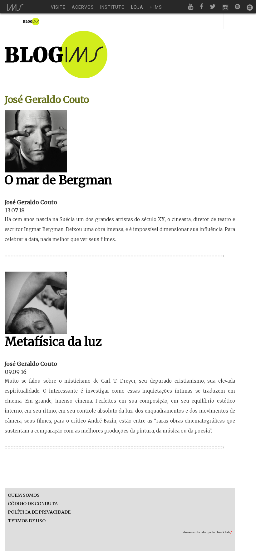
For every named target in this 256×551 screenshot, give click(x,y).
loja (137, 7)
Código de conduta (33, 503)
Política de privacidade (39, 512)
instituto (112, 7)
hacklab (224, 532)
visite (58, 7)
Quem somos (24, 495)
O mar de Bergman (58, 180)
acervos (83, 7)
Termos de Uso (27, 521)
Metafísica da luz (53, 341)
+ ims (156, 7)
